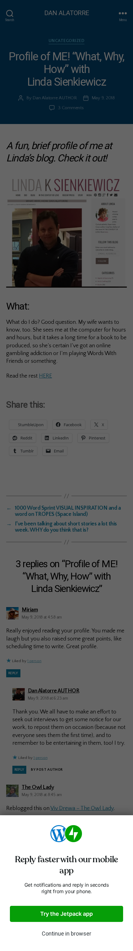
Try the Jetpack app (66, 913)
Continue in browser (66, 933)
